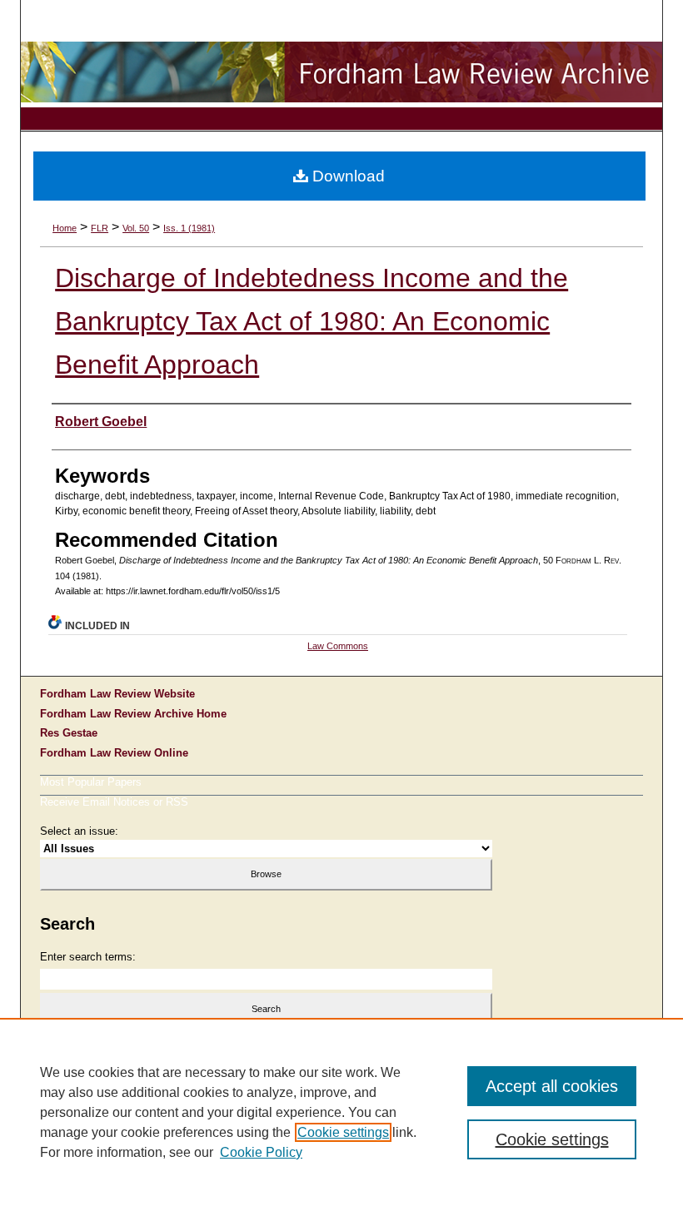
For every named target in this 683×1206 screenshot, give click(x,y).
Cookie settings (343, 1132)
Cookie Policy (261, 1152)
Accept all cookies (552, 1086)
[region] (341, 1112)
